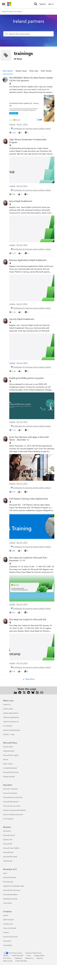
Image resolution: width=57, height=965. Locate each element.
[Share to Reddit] (28, 692)
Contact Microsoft (17, 955)
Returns (5, 759)
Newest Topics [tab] (21, 71)
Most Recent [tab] (8, 71)
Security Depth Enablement (21, 319)
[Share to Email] (41, 692)
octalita (12, 186)
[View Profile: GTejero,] (5, 79)
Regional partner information (12, 11)
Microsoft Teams (8, 852)
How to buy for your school (11, 806)
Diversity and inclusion (10, 937)
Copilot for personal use (11, 722)
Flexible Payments (9, 777)
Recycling (39, 958)
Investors (6, 932)
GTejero (12, 124)
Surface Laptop (8, 709)
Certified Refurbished (10, 768)
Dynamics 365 (7, 840)
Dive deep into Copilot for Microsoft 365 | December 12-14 (28, 559)
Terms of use (7, 958)
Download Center (8, 751)
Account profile (8, 747)
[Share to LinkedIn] (15, 692)
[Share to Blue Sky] (33, 692)
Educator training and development (14, 810)
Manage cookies (39, 955)
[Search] (35, 4)
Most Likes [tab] (33, 71)
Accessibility (7, 941)
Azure (5, 873)
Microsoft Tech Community (11, 890)
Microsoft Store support (10, 755)
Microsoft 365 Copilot (10, 857)
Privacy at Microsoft (9, 928)
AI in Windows (7, 726)
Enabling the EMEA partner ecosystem (26, 378)
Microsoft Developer (9, 877)
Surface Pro (6, 704)
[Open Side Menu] (3, 4)
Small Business (8, 861)
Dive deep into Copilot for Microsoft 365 (27, 619)
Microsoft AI (7, 831)
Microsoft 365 (7, 844)
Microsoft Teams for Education (13, 797)
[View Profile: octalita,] (5, 141)
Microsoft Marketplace (10, 894)
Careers (5, 915)
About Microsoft (8, 920)
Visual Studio (7, 903)
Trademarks (18, 958)
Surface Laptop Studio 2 (10, 713)
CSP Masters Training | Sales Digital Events (28, 498)
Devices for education (10, 793)
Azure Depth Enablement (20, 201)
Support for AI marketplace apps (13, 886)
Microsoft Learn (8, 882)
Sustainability (7, 945)
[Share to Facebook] (19, 692)
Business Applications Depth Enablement (28, 260)
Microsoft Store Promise (11, 772)
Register (42, 4)
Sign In (51, 4)
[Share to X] (24, 692)
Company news (8, 924)
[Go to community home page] (9, 4)
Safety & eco (29, 958)
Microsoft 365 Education (11, 802)
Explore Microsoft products (11, 730)
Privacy (28, 955)
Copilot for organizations (11, 717)
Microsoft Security (9, 835)
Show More (30, 679)
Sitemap (5, 955)
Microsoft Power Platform (11, 848)
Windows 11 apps (8, 734)
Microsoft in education (10, 789)
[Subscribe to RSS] (37, 692)
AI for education (8, 819)
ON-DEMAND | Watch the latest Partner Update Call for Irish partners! (31, 79)
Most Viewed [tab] (46, 71)
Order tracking (7, 764)
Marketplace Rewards (10, 899)
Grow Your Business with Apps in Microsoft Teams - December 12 (29, 438)
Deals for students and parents (13, 814)
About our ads (7, 961)
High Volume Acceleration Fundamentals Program (27, 141)
